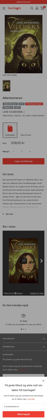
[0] (42, 8)
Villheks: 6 (8, 107)
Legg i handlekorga (23, 161)
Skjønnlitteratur (10, 104)
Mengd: (6, 151)
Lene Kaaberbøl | (14, 111)
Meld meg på (23, 414)
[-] (14, 151)
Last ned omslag (10, 75)
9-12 (21, 104)
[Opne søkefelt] (31, 8)
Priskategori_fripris (34, 104)
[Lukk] (43, 380)
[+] (30, 151)
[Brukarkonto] (37, 8)
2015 (17, 107)
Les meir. (31, 399)
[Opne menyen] (4, 8)
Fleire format (25, 135)
